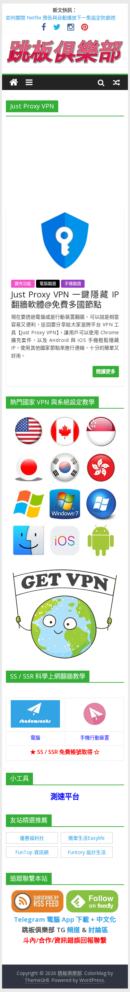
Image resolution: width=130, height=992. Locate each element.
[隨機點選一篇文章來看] (116, 82)
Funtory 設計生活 (87, 852)
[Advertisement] (65, 160)
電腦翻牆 (48, 284)
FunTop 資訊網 (32, 852)
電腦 (35, 737)
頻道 (73, 929)
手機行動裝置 (94, 737)
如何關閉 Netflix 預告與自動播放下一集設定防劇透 (60, 17)
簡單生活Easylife (86, 838)
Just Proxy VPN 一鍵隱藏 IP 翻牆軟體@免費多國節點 (65, 299)
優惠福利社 (32, 838)
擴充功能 (23, 284)
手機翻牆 (72, 284)
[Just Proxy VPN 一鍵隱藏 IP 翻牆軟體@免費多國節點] (65, 211)
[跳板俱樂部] (65, 41)
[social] (44, 28)
